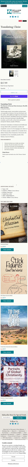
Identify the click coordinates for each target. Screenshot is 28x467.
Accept (13, 456)
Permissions (5, 432)
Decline (13, 460)
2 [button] (16, 185)
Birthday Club (5, 431)
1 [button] (13, 185)
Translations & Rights (16, 432)
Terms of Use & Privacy (14, 436)
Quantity (3, 88)
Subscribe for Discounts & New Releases (13, 429)
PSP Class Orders (7, 437)
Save (21, 20)
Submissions (22, 431)
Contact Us (17, 437)
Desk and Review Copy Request (13, 433)
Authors (18, 434)
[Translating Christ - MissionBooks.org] (11, 73)
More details (7, 249)
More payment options (14, 100)
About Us (14, 431)
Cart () (25, 6)
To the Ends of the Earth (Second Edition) (9, 346)
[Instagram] (18, 17)
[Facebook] (13, 17)
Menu (4, 6)
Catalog (25, 436)
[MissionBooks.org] (14, 11)
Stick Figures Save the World (6, 295)
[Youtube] (15, 17)
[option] (14, 150)
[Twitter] (10, 17)
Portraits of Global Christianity (7, 398)
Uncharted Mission (4, 244)
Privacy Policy (22, 453)
